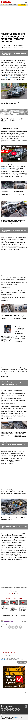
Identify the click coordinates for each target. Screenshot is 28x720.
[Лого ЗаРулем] (6, 2)
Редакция (3, 712)
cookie (16, 717)
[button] (26, 716)
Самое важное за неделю (9, 652)
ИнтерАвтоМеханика (10, 4)
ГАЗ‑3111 (8, 77)
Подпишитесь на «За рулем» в (14, 615)
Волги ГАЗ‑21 (4, 168)
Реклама (10, 712)
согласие (3, 659)
